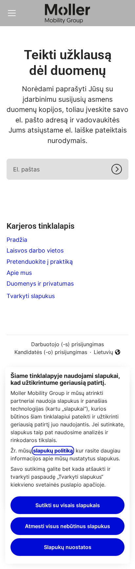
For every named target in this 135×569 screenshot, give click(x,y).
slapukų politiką (53, 450)
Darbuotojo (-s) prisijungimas (67, 344)
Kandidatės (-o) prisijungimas (50, 352)
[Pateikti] (119, 169)
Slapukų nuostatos (67, 547)
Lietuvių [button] (107, 352)
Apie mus (19, 272)
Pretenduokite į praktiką (40, 261)
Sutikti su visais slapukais (67, 505)
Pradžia (17, 239)
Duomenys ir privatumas (40, 283)
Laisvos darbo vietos (35, 250)
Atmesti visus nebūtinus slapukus (67, 526)
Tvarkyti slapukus (31, 296)
